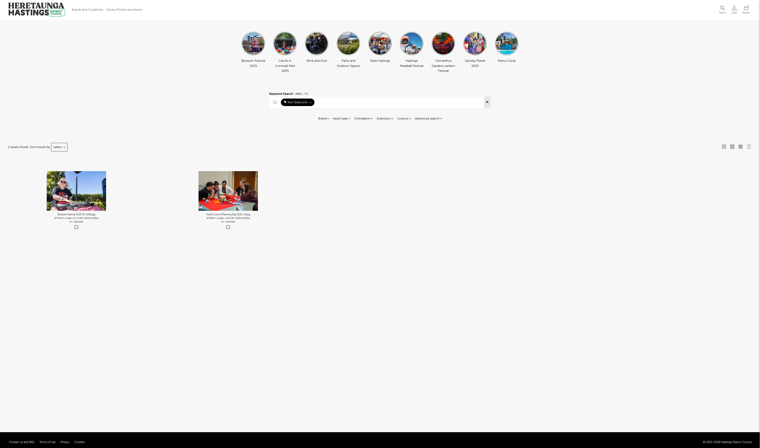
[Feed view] (749, 147)
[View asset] (76, 191)
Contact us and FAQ (21, 442)
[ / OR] (301, 93)
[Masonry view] (724, 147)
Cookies (79, 442)
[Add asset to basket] (76, 227)
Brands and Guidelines (87, 9)
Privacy (65, 442)
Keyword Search (288, 93)
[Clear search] (487, 102)
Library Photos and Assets (124, 9)
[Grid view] (732, 147)
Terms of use (47, 442)
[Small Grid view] (740, 147)
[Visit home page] (36, 10)
